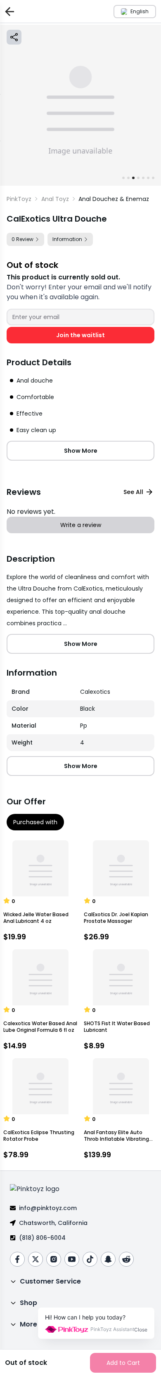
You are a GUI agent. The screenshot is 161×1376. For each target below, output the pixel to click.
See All (133, 492)
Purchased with (35, 822)
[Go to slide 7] (153, 178)
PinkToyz (19, 199)
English (139, 11)
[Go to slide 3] (133, 178)
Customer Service (50, 1281)
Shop (28, 1302)
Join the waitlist (80, 335)
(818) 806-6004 (42, 1238)
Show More (80, 451)
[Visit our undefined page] (17, 1259)
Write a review (80, 525)
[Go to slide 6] (148, 178)
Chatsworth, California (53, 1223)
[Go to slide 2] (128, 178)
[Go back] (8, 11)
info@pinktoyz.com (48, 1208)
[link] (113, 199)
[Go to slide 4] (138, 178)
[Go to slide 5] (143, 178)
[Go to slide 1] (123, 178)
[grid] (80, 717)
